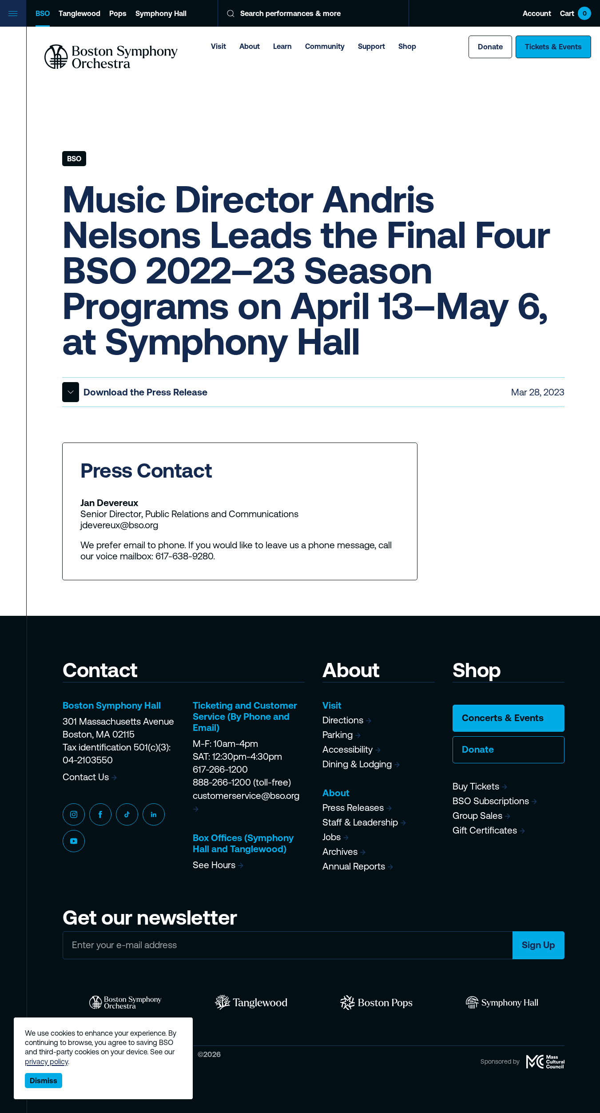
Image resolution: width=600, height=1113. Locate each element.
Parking (337, 735)
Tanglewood (79, 13)
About (249, 46)
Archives (340, 851)
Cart (573, 13)
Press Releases (353, 807)
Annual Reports (353, 866)
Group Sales (477, 815)
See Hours (214, 865)
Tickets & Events (553, 47)
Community (325, 46)
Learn (282, 46)
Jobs (331, 837)
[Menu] (13, 13)
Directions (342, 720)
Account (537, 13)
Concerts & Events (503, 718)
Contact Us (86, 777)
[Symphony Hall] (502, 1002)
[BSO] (125, 1002)
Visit (218, 46)
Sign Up (538, 945)
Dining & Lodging (357, 764)
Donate (490, 47)
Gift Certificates (485, 830)
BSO (43, 13)
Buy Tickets (476, 786)
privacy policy (46, 1061)
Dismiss (43, 1081)
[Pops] (376, 1002)
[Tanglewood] (251, 1002)
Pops (118, 13)
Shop (407, 46)
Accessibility (347, 749)
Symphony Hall (161, 13)
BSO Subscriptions (491, 801)
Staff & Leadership (360, 822)
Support (371, 46)
